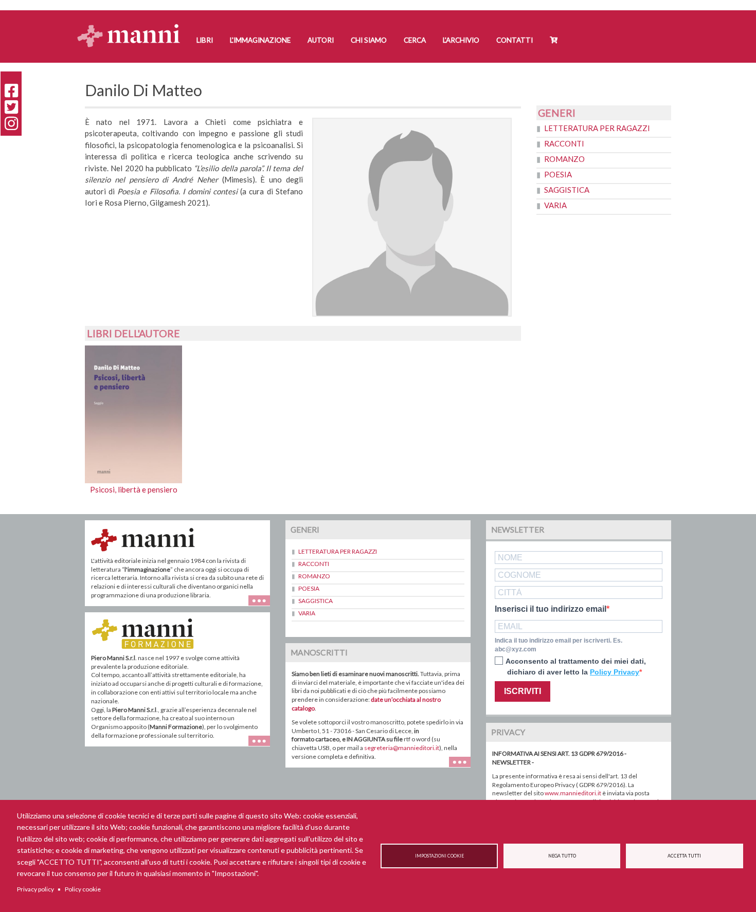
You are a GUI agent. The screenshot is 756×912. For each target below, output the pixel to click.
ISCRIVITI (522, 691)
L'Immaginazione (260, 40)
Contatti (514, 40)
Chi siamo (369, 40)
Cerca (415, 40)
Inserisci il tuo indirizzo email (550, 609)
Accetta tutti (684, 856)
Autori (321, 40)
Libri (204, 40)
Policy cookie (83, 889)
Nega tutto (562, 856)
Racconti (564, 143)
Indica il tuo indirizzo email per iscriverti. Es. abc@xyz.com (558, 645)
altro (263, 746)
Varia (555, 205)
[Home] (132, 26)
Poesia (558, 174)
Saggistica (566, 189)
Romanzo (564, 158)
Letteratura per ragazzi (597, 128)
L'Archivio (461, 40)
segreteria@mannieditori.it (401, 748)
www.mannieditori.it (573, 793)
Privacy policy (35, 889)
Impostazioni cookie (439, 856)
